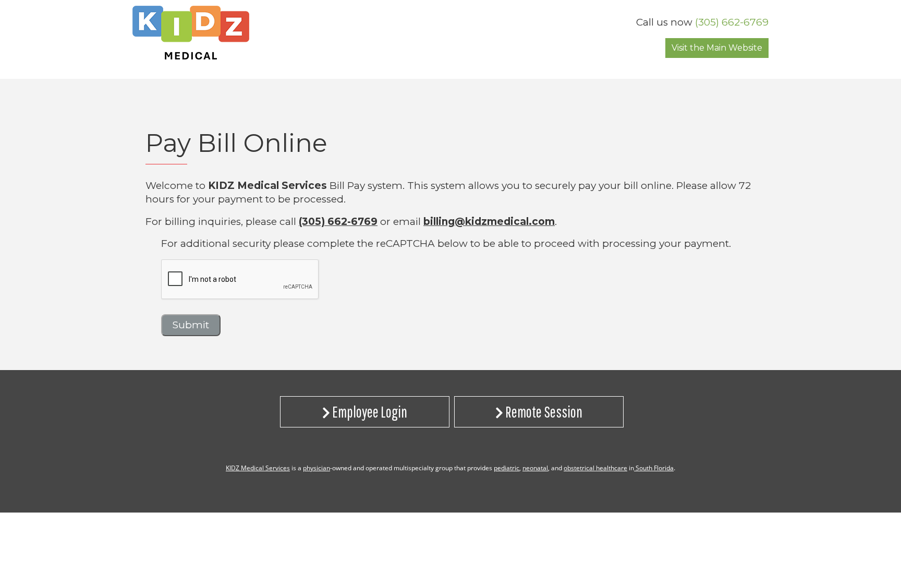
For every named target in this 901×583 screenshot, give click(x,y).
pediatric (506, 467)
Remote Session (542, 411)
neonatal (535, 467)
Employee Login (368, 411)
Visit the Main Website (717, 48)
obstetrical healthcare (595, 467)
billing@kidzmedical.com (489, 222)
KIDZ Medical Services (258, 467)
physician (316, 467)
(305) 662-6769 (732, 22)
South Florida (654, 467)
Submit (191, 325)
